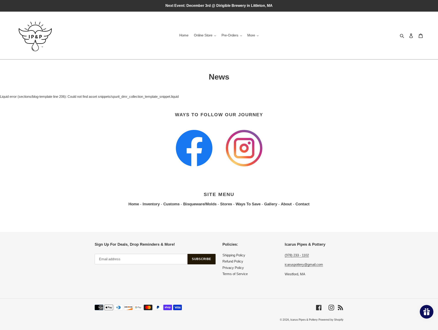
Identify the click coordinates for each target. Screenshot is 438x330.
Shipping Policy (233, 255)
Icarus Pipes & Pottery (304, 319)
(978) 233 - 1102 (297, 255)
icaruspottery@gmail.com (304, 264)
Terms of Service (235, 274)
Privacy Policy (233, 268)
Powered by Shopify (330, 319)
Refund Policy (232, 261)
